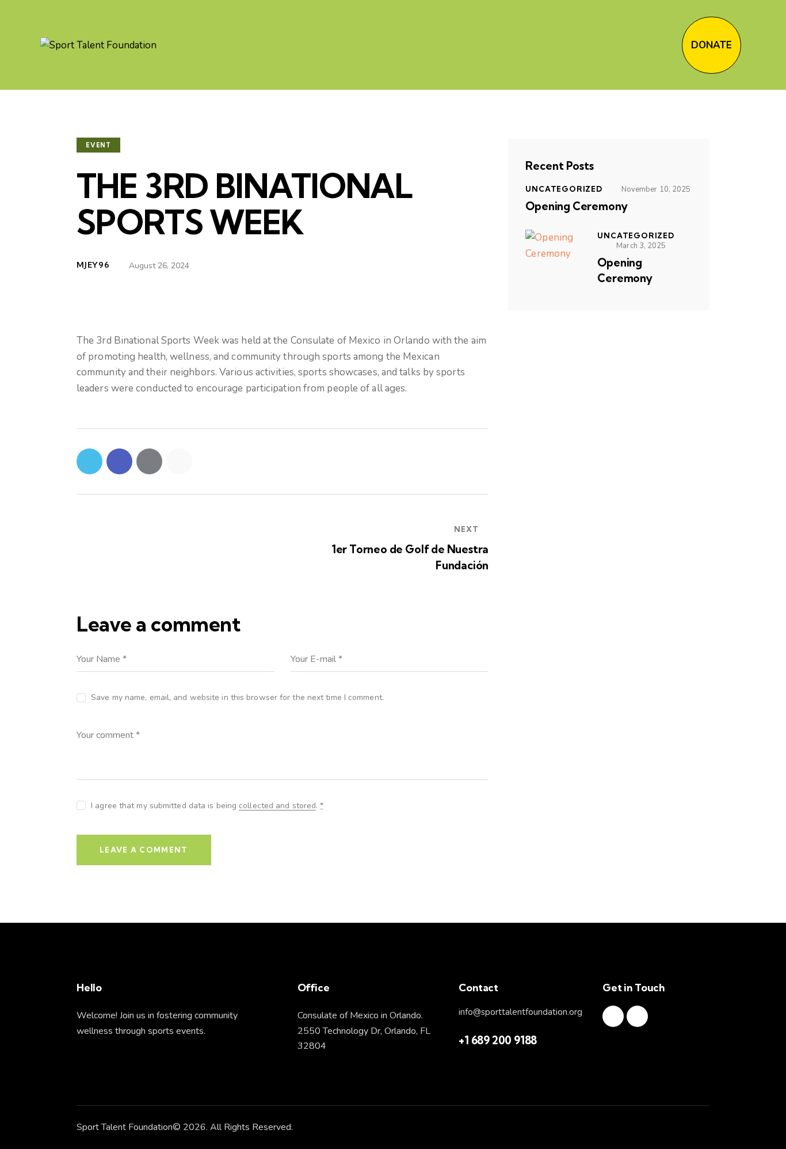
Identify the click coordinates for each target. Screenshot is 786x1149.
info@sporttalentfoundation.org (520, 1012)
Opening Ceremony (576, 206)
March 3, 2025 (641, 246)
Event (98, 145)
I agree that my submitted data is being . (207, 805)
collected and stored (277, 806)
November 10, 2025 (656, 189)
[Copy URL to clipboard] (179, 461)
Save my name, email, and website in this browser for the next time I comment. (237, 697)
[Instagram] (613, 1016)
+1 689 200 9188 (498, 1040)
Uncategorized (563, 188)
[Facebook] (637, 1016)
